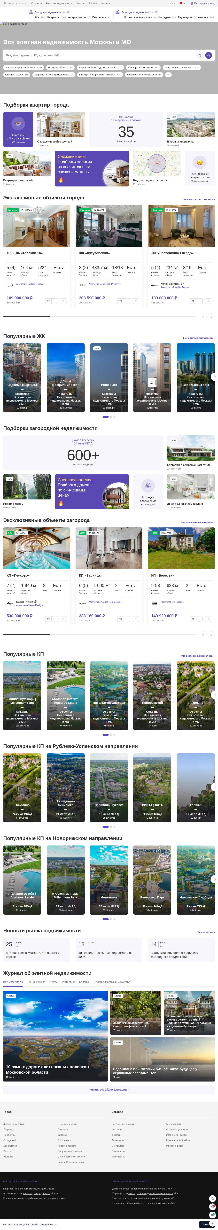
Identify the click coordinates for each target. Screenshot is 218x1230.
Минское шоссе (175, 1145)
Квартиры (56, 17)
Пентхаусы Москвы (60, 67)
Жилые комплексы (13, 1124)
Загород (117, 1111)
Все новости (205, 932)
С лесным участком (177, 1129)
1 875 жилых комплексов (198, 337)
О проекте (36, 3)
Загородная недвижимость (137, 12)
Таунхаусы (187, 17)
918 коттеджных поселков (197, 655)
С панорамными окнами (71, 1156)
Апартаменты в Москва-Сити (144, 74)
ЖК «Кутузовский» (94, 253)
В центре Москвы (67, 1124)
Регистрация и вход (204, 3)
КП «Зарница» (90, 575)
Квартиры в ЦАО (16, 74)
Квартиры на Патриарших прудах (53, 74)
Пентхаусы (101, 17)
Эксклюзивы (64, 1140)
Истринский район (176, 1134)
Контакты (105, 3)
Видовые (63, 1134)
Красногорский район (178, 1140)
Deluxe (7, 1151)
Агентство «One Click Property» (105, 284)
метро (32, 1188)
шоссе (125, 1188)
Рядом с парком (67, 1145)
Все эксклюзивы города (198, 199)
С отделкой (9, 1140)
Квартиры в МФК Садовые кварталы (100, 67)
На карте (8, 1156)
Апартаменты (79, 17)
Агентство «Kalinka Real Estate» (105, 602)
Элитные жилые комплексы (182, 67)
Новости (80, 3)
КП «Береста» (162, 575)
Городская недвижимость (50, 12)
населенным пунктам (155, 1188)
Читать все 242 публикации (108, 1089)
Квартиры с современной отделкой (100, 74)
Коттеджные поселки (140, 17)
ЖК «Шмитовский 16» (25, 253)
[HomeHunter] (12, 13)
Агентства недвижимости (59, 3)
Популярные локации (70, 1151)
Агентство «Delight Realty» (29, 284)
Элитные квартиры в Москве (23, 67)
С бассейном (173, 1124)
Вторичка (63, 1129)
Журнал (93, 3)
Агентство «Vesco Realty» (29, 605)
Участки (206, 17)
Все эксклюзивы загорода (197, 522)
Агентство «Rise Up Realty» (175, 287)
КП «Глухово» (18, 575)
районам (23, 1188)
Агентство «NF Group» (172, 602)
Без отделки (10, 1145)
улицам (41, 1188)
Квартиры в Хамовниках (143, 67)
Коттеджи (167, 17)
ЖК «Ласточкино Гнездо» (172, 253)
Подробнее (46, 1224)
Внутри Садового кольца (71, 1162)
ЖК (40, 17)
